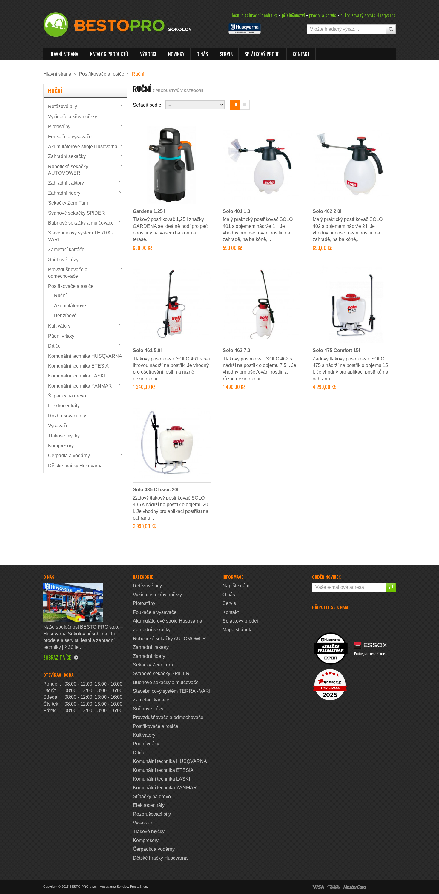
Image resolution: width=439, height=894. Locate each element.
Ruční (60, 295)
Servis (226, 54)
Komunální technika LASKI (76, 375)
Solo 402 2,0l (327, 211)
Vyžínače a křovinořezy (72, 116)
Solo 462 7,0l (237, 350)
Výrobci (148, 54)
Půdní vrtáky (61, 336)
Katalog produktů (109, 54)
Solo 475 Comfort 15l (336, 350)
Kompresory (61, 445)
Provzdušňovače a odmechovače (168, 717)
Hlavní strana (63, 54)
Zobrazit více (57, 657)
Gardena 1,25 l (149, 211)
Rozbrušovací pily (67, 415)
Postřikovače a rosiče (101, 73)
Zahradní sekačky (67, 156)
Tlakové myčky (64, 435)
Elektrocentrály (64, 405)
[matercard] (355, 887)
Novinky (176, 54)
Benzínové (65, 315)
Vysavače (58, 425)
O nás (202, 54)
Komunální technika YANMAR (80, 385)
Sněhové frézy (63, 259)
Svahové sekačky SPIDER (76, 213)
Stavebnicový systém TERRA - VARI (171, 691)
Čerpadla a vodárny (69, 455)
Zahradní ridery (64, 193)
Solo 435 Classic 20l (155, 489)
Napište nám (235, 585)
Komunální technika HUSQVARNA (85, 356)
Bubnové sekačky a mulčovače (81, 222)
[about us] (73, 602)
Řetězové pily (62, 106)
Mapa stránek (236, 629)
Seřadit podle (147, 104)
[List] (245, 105)
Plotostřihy (59, 126)
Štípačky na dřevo (67, 395)
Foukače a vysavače (70, 136)
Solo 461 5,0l (147, 350)
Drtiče (54, 345)
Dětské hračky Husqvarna (75, 465)
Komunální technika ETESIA (78, 365)
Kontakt (301, 54)
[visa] (318, 887)
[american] (333, 887)
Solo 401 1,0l (237, 211)
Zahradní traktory (66, 182)
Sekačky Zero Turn (68, 202)
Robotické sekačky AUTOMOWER (169, 638)
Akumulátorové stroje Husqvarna (82, 146)
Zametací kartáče (66, 249)
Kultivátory (59, 325)
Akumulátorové (70, 305)
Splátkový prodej (263, 54)
